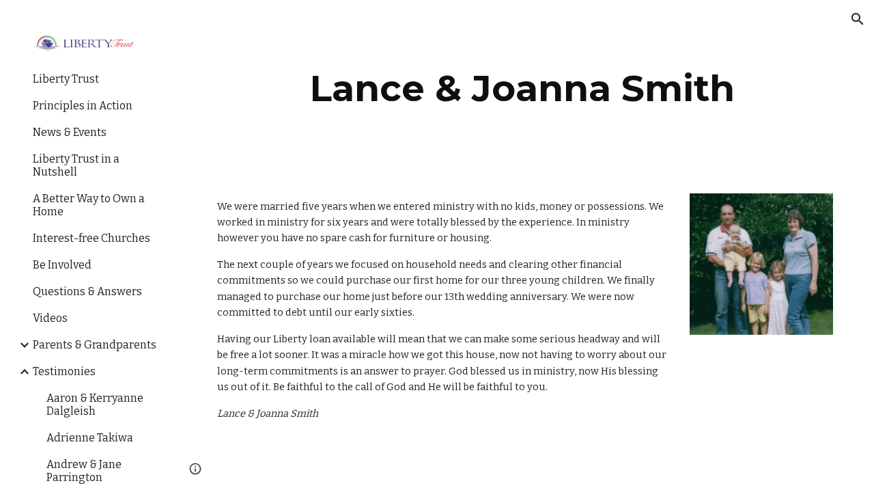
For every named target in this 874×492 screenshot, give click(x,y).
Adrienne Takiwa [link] (89, 437)
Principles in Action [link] (82, 105)
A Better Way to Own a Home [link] (89, 205)
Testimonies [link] (64, 371)
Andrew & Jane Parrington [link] (84, 471)
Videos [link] (50, 318)
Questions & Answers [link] (87, 291)
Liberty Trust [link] (66, 78)
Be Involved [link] (62, 264)
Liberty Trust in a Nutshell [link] (76, 165)
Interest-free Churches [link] (91, 238)
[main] (523, 88)
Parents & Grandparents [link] (94, 344)
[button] (857, 19)
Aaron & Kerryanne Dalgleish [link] (94, 405)
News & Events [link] (70, 132)
